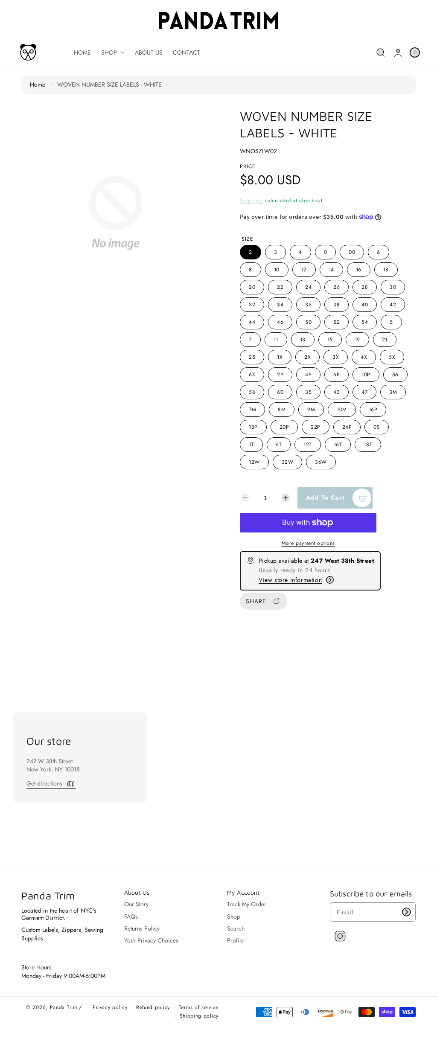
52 (336, 322)
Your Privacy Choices (151, 940)
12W (254, 462)
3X (335, 357)
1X (280, 357)
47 (364, 392)
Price (248, 166)
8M (282, 409)
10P (365, 374)
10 (277, 269)
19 (357, 339)
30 (393, 287)
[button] (381, 52)
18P (253, 427)
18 (386, 269)
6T (279, 444)
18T (368, 444)
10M (342, 409)
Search (236, 928)
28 (364, 287)
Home (37, 84)
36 (308, 304)
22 (280, 287)
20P (284, 427)
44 (252, 322)
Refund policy (153, 1007)
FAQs (131, 916)
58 (252, 392)
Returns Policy (142, 928)
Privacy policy (110, 1007)
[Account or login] (398, 52)
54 (364, 322)
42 (393, 304)
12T (307, 444)
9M (311, 409)
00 (352, 252)
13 (303, 339)
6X (252, 374)
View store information (290, 580)
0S (376, 427)
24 (308, 287)
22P (315, 427)
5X (392, 357)
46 (280, 322)
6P (336, 374)
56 (395, 374)
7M (252, 409)
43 (336, 392)
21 (384, 339)
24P (347, 427)
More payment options (308, 543)
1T (251, 444)
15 (330, 339)
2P (280, 374)
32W (288, 462)
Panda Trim (63, 1007)
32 (252, 304)
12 (304, 269)
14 (331, 269)
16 (358, 269)
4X (364, 357)
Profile (235, 940)
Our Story (136, 904)
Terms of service (198, 1007)
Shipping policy (199, 1016)
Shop (233, 916)
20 (252, 287)
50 (308, 322)
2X (307, 357)
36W (321, 462)
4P (308, 374)
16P (373, 409)
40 (364, 304)
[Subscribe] (406, 912)
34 (280, 304)
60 (280, 392)
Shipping (251, 200)
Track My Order (246, 904)
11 (276, 339)
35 (308, 392)
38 (336, 304)
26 (336, 287)
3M (393, 392)
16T (338, 444)
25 (252, 357)
